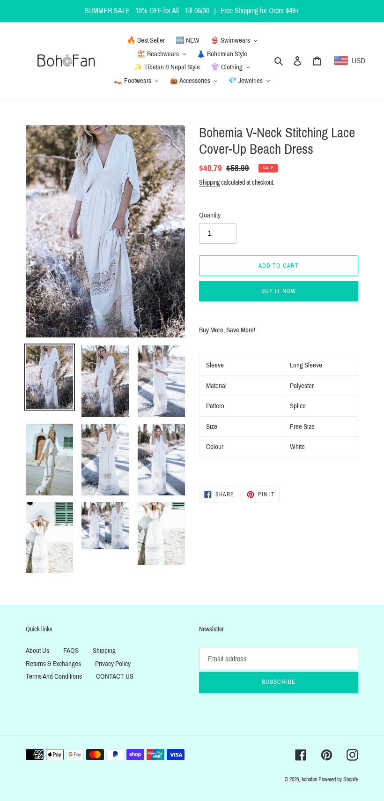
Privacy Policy (113, 663)
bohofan (309, 779)
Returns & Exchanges (53, 663)
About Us (37, 650)
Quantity (210, 215)
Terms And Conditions (54, 676)
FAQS (71, 650)
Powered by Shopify (338, 779)
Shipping (209, 182)
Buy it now (278, 291)
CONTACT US (114, 676)
